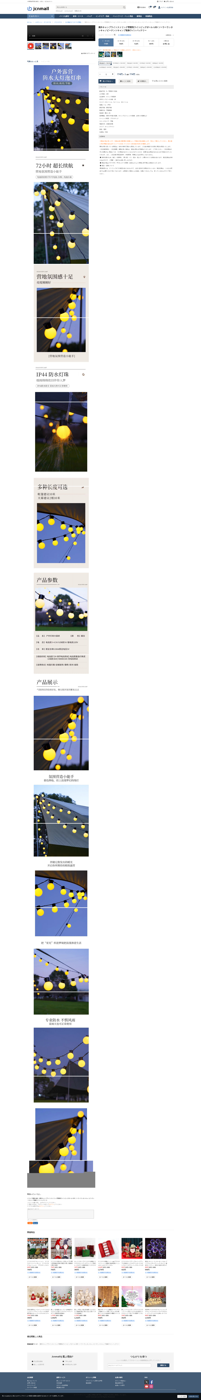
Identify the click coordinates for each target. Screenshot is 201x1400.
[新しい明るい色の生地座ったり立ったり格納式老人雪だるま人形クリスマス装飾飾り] (85, 1297)
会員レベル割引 (120, 1385)
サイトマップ (31, 1385)
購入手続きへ (108, 81)
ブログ (160, 1)
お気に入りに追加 (160, 81)
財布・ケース (78, 16)
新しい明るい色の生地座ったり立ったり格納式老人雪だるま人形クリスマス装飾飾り (85, 1311)
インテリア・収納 (102, 16)
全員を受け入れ (193, 1396)
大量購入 (142, 81)
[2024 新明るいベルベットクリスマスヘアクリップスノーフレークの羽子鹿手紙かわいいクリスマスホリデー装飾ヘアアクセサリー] (38, 1297)
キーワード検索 (32, 1387)
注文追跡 (59, 1383)
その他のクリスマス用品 (73, 22)
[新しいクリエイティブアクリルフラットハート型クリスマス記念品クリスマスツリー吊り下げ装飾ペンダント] (132, 1297)
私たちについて (32, 1381)
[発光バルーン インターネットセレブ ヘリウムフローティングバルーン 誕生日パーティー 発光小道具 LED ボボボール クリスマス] (156, 1249)
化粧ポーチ (78, 11)
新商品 (139, 16)
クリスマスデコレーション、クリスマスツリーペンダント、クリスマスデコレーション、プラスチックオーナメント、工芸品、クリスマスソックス (38, 1265)
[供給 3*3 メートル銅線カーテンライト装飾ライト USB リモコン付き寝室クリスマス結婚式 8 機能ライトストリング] (109, 1297)
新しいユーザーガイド (63, 1381)
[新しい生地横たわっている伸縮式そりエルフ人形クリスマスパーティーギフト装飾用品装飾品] (62, 1297)
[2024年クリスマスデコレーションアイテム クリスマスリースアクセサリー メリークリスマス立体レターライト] (156, 1297)
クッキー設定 (182, 1396)
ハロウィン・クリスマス (43, 22)
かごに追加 (126, 81)
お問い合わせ (169, 1)
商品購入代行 (61, 1387)
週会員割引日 (119, 1383)
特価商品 (149, 16)
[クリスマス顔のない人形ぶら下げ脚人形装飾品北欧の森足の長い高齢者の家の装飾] (62, 1249)
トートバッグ (68, 11)
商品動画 (143, 7)
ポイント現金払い (120, 1381)
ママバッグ (59, 11)
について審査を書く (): (61, 1199)
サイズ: (100, 60)
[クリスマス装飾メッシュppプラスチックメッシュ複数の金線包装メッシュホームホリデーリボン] (109, 1249)
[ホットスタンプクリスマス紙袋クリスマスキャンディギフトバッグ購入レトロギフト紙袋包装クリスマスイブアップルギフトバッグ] (85, 1249)
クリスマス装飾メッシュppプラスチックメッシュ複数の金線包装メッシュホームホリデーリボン (109, 1263)
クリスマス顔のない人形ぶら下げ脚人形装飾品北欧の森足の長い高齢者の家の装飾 (62, 1263)
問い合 (167, 44)
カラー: (120, 50)
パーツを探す (64, 16)
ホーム (29, 22)
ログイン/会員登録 (167, 7)
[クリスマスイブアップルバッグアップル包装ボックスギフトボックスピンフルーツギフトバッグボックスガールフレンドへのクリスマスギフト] (132, 1249)
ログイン (51, 1204)
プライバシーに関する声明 (94, 1381)
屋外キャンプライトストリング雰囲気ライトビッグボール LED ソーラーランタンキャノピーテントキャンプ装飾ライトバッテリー (79, 1344)
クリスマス (58, 22)
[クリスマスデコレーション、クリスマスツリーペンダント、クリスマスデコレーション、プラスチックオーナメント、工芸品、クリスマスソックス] (38, 1249)
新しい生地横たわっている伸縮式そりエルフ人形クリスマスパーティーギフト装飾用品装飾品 (62, 1311)
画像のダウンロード (89, 53)
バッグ (89, 16)
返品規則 (88, 1383)
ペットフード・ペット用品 (123, 16)
